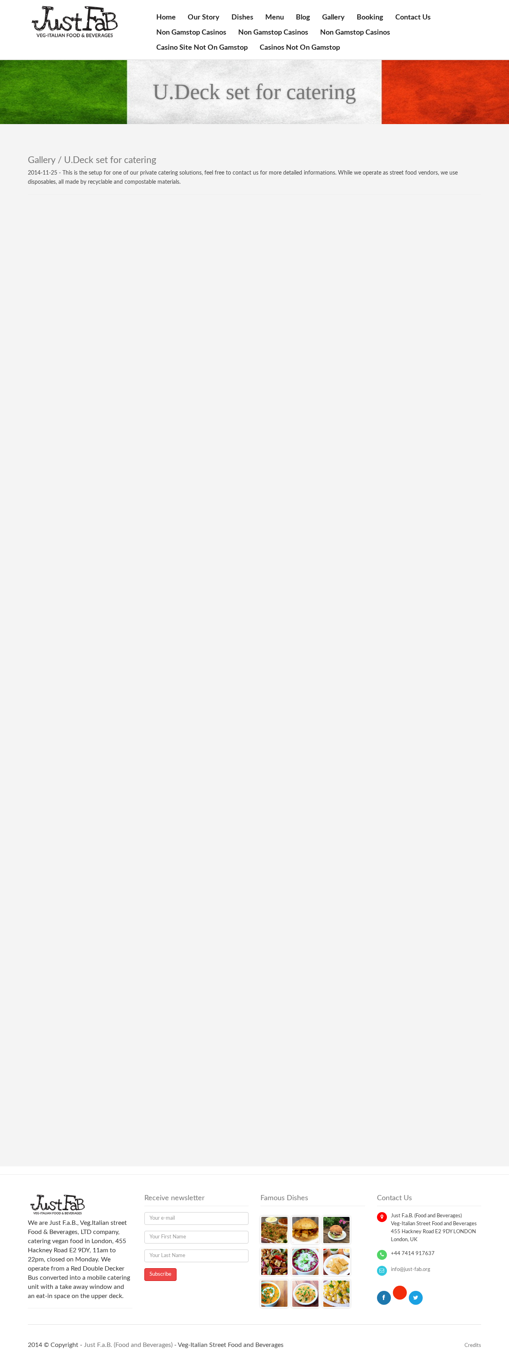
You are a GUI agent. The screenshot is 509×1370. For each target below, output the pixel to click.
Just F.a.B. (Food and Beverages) (128, 1345)
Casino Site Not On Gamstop (202, 47)
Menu (274, 17)
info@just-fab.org (410, 1269)
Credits (472, 1345)
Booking (370, 17)
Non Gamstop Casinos (191, 32)
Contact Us (413, 17)
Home (166, 17)
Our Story (204, 17)
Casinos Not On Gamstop (300, 47)
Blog (303, 17)
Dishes (242, 17)
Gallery (333, 17)
